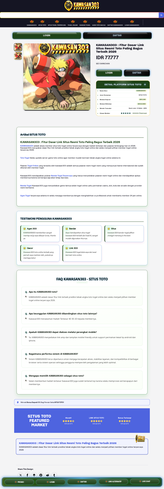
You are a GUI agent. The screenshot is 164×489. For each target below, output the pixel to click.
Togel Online (32, 166)
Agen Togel (25, 196)
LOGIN (46, 35)
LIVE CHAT (146, 482)
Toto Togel (24, 158)
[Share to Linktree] (34, 475)
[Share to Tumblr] (54, 475)
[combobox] (79, 15)
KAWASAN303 (26, 146)
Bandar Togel (26, 186)
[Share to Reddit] (47, 475)
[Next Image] (88, 77)
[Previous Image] (25, 77)
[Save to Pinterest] (41, 475)
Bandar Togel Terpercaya (61, 176)
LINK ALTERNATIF (114, 482)
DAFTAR (117, 35)
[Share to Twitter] (21, 475)
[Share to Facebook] (27, 475)
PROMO (21, 481)
